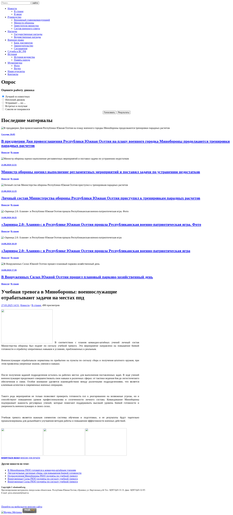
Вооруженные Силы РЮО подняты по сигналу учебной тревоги (43, 478)
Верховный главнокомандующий (32, 20)
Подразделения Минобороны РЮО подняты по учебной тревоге (43, 476)
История (12, 54)
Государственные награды (28, 34)
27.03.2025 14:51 (10, 305)
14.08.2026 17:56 (9, 270)
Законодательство (23, 45)
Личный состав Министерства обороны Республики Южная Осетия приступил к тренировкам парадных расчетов (100, 198)
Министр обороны (24, 22)
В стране (18, 11)
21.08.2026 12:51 (9, 165)
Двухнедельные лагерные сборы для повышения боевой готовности (44, 473)
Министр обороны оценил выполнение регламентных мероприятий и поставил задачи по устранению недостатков (100, 172)
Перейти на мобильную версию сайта (21, 506)
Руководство (14, 17)
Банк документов (23, 42)
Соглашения (20, 48)
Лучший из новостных (17, 96)
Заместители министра (26, 25)
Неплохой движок (15, 99)
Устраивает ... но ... (15, 103)
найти (35, 3)
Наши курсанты (16, 71)
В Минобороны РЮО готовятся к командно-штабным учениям (42, 470)
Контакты (13, 74)
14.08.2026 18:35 (9, 217)
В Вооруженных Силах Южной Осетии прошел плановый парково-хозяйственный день (77, 277)
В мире (18, 14)
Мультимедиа (15, 62)
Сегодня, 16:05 (8, 134)
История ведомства (24, 57)
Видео (17, 68)
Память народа (22, 60)
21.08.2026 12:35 (9, 191)
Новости (12, 8)
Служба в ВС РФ (17, 51)
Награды (12, 31)
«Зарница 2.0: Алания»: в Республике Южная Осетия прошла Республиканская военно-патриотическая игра (95, 251)
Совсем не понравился (17, 109)
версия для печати (30, 457)
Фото (17, 65)
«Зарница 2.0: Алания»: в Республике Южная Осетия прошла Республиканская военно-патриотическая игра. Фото (101, 224)
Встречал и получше (16, 106)
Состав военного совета (27, 28)
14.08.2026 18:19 (9, 244)
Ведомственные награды (27, 37)
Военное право (16, 40)
